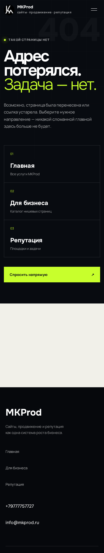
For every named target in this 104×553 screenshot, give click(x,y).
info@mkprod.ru (22, 522)
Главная (12, 451)
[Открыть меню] (94, 9)
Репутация (15, 484)
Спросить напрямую (52, 274)
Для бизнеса (16, 467)
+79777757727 (20, 506)
